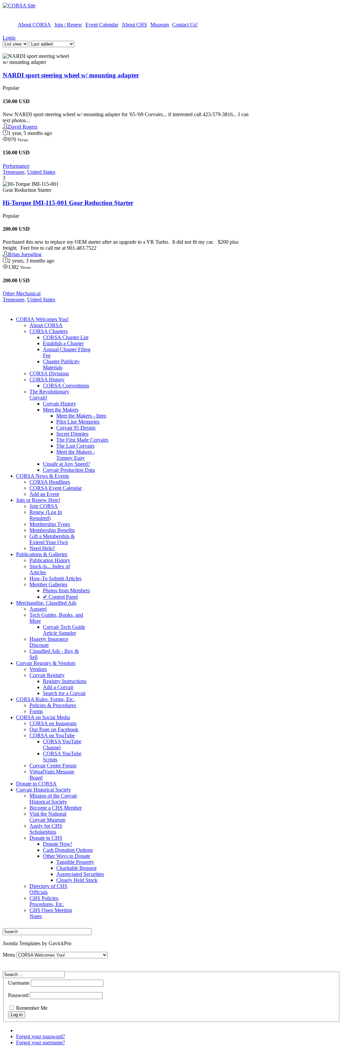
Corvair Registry (47, 675)
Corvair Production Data (69, 470)
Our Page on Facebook (53, 729)
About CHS (134, 24)
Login (9, 38)
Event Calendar (101, 24)
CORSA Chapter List (65, 337)
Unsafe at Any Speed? (66, 464)
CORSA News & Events (42, 476)
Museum (159, 24)
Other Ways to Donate (66, 856)
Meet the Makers (60, 409)
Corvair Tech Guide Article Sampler (64, 630)
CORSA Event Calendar (55, 488)
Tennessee (13, 172)
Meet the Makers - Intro (81, 416)
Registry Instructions (64, 681)
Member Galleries (48, 584)
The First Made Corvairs (82, 440)
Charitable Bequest (76, 868)
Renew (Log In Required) (45, 515)
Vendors (38, 669)
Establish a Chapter (63, 343)
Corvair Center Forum (52, 765)
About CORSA (34, 24)
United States (41, 172)
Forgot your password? (40, 1036)
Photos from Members (66, 590)
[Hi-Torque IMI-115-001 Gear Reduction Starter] (36, 187)
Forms (36, 711)
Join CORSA (43, 506)
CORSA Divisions (49, 373)
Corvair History (59, 403)
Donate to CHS (45, 838)
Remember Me (32, 1008)
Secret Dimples (72, 434)
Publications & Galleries (41, 554)
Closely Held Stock (76, 880)
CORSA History (47, 379)
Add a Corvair (58, 687)
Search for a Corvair (64, 693)
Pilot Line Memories (77, 422)
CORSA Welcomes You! (42, 319)
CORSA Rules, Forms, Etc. (45, 699)
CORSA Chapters (48, 331)
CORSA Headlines (49, 482)
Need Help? (42, 548)
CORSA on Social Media (43, 717)
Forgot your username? (40, 1042)
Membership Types (49, 524)
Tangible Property (75, 862)
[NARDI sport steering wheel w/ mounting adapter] (36, 59)
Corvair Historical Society (43, 790)
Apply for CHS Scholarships (45, 829)
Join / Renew (68, 24)
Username (18, 983)
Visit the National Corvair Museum (47, 817)
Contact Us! (185, 24)
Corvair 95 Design (75, 428)
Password (18, 995)
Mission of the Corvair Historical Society (53, 799)
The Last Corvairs (75, 446)
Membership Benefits (52, 530)
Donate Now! (57, 844)
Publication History (49, 560)
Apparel (38, 609)
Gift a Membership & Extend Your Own (52, 539)
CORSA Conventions (66, 385)
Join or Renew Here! (38, 500)
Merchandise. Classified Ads (46, 603)
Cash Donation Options (68, 850)
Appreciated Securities (80, 874)
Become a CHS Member (55, 808)
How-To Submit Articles (55, 578)
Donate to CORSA (36, 783)
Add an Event (44, 494)
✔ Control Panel (60, 597)
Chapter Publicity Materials (61, 364)
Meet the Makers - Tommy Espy (75, 455)
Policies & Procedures (52, 705)
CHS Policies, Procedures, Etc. (46, 901)
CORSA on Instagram (52, 723)
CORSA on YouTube (52, 735)
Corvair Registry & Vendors (45, 663)
